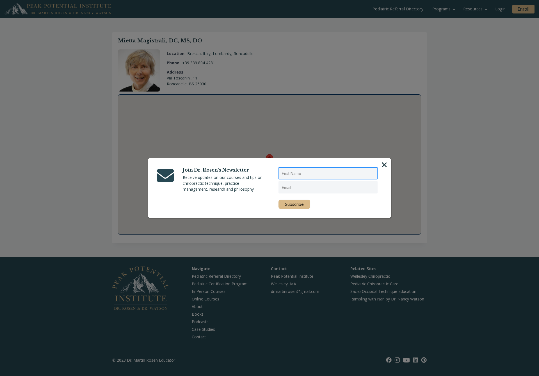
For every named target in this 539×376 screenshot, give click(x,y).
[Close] (384, 164)
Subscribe (294, 204)
